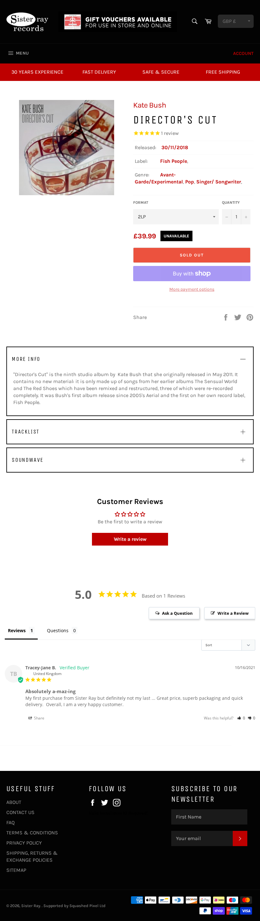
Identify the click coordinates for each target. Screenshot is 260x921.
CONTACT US (20, 812)
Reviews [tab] (17, 630)
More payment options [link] (191, 289)
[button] (241, 718)
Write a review (130, 539)
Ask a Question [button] (177, 613)
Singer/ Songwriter (218, 182)
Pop (189, 182)
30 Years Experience (37, 72)
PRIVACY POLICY (24, 843)
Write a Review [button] (233, 613)
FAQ (10, 822)
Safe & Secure (160, 72)
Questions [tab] (57, 630)
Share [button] (38, 718)
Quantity (231, 202)
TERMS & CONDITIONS (32, 833)
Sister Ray (30, 905)
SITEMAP (16, 870)
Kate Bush (149, 105)
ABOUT (13, 802)
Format (140, 202)
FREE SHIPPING (223, 72)
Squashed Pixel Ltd (87, 905)
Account (243, 53)
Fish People (173, 161)
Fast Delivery (99, 72)
